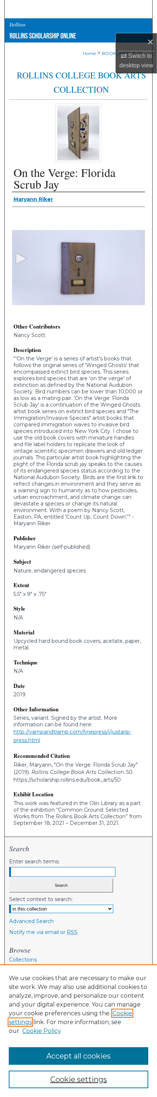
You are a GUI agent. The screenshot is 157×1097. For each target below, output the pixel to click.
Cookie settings (78, 1079)
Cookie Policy (41, 1030)
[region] (78, 1030)
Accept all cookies (78, 1056)
